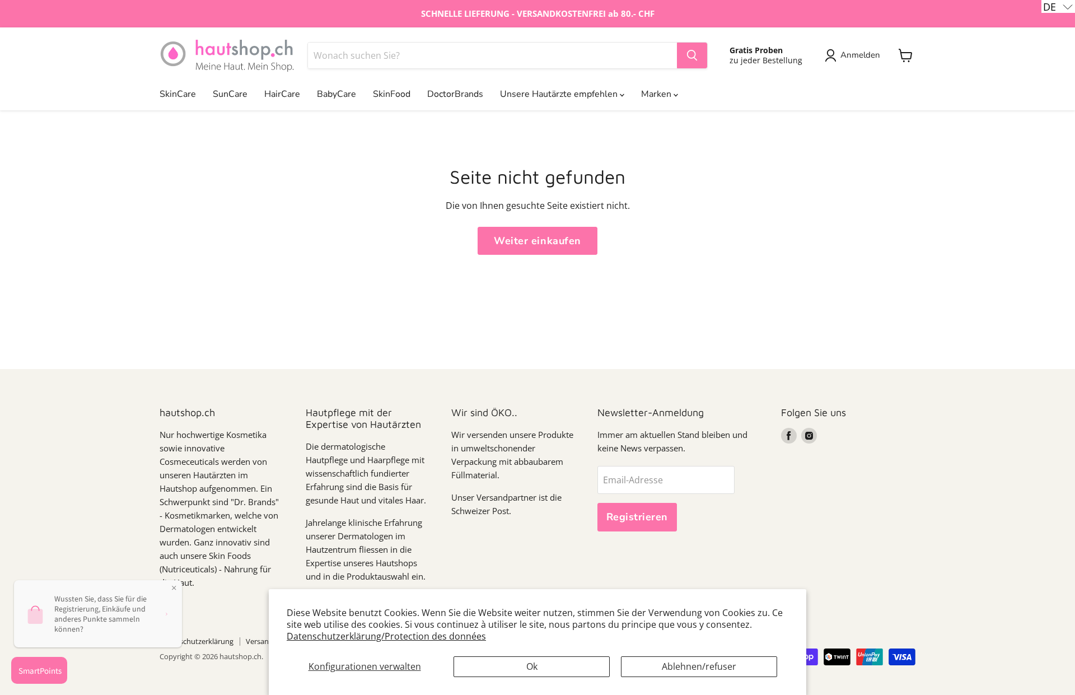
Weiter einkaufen (537, 241)
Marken (657, 94)
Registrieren (637, 517)
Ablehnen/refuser (699, 666)
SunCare (230, 94)
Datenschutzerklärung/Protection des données (386, 636)
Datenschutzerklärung (196, 641)
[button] (1058, 6)
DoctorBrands (455, 94)
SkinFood (391, 94)
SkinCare (178, 94)
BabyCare (336, 94)
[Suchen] (692, 55)
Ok (532, 666)
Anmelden (860, 54)
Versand (259, 641)
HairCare (282, 94)
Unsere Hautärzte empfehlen (560, 94)
